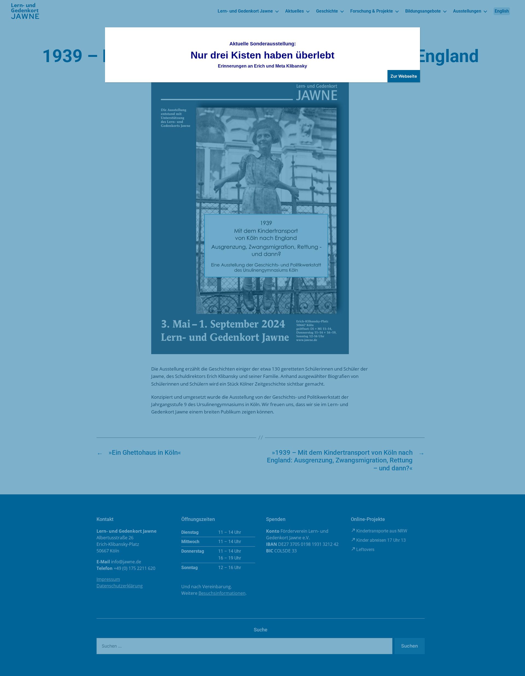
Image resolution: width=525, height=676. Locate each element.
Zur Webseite (403, 76)
